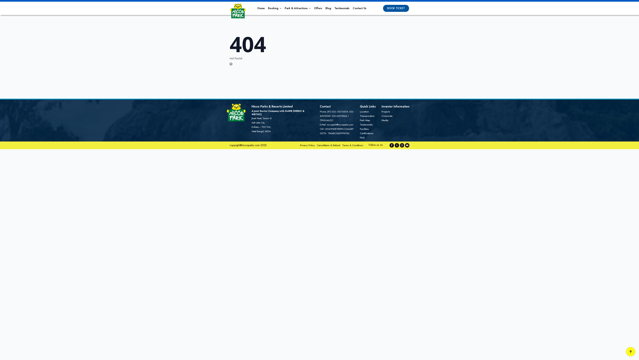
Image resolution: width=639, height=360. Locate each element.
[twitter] (397, 145)
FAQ (362, 138)
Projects (386, 112)
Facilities (364, 129)
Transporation (367, 116)
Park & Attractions (296, 8)
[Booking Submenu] (280, 8)
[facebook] (392, 145)
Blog (328, 8)
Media (385, 120)
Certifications (366, 133)
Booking (273, 8)
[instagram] (402, 145)
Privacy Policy (307, 145)
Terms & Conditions (352, 145)
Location (364, 112)
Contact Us (359, 8)
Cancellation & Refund (328, 145)
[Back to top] (631, 352)
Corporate (387, 116)
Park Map (365, 120)
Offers (318, 8)
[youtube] (407, 145)
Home (261, 8)
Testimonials (341, 8)
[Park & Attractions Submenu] (310, 8)
